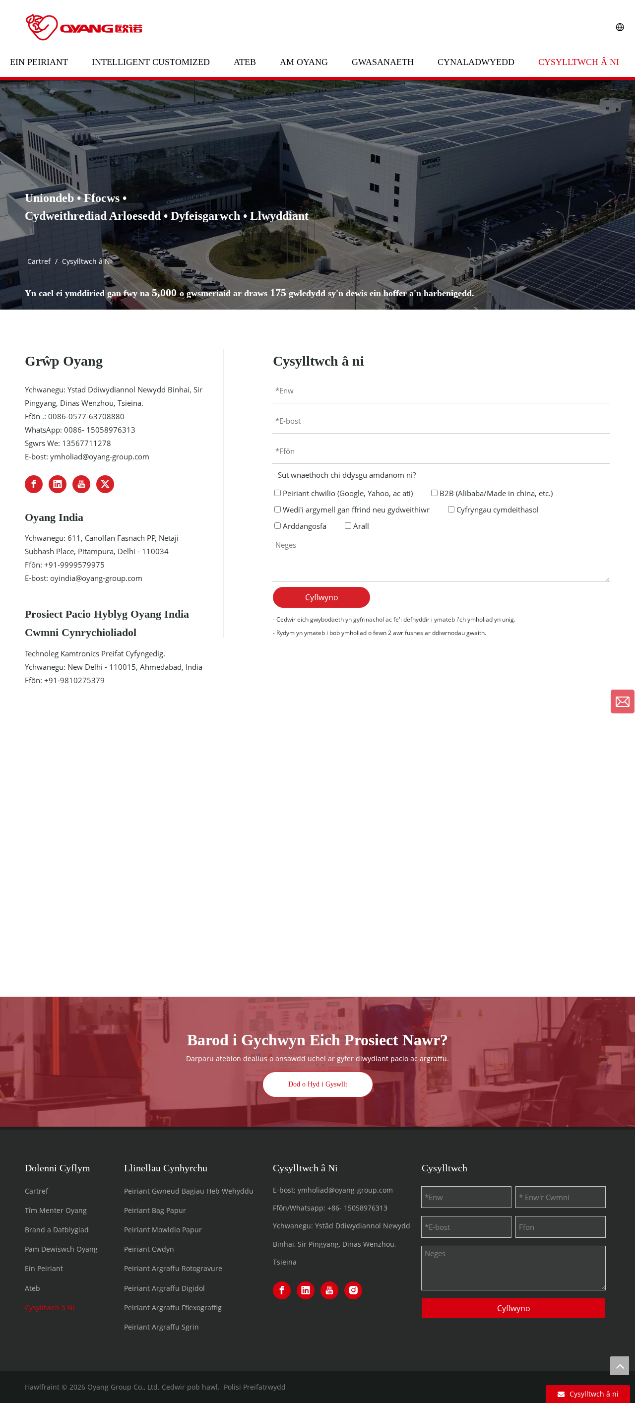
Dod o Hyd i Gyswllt (317, 1084)
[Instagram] (353, 1290)
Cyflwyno (321, 597)
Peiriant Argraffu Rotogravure (173, 1268)
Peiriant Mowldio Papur (163, 1229)
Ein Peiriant (39, 62)
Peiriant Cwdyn (149, 1249)
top (619, 1365)
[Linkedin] (57, 484)
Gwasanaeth (383, 62)
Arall (360, 526)
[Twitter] (105, 484)
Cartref (36, 1191)
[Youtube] (81, 484)
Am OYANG (304, 62)
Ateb (245, 62)
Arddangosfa (303, 526)
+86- (334, 1207)
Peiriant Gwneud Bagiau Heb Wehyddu (189, 1191)
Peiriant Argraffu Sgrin (161, 1327)
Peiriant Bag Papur (155, 1210)
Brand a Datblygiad (57, 1229)
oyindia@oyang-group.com (96, 578)
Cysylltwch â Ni (578, 62)
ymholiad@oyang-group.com (99, 456)
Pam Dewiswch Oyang (61, 1249)
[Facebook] (34, 484)
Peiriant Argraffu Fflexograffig (173, 1307)
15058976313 (365, 1207)
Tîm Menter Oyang (56, 1210)
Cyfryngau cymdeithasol (496, 509)
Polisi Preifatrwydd (255, 1387)
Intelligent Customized (151, 62)
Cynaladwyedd (476, 62)
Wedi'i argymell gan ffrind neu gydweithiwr (355, 509)
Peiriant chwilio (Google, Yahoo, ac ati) (347, 493)
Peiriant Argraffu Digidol (164, 1288)
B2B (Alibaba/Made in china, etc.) (495, 493)
